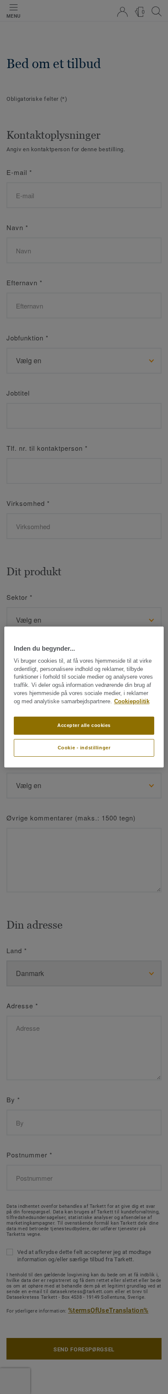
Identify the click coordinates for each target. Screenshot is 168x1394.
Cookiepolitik (131, 702)
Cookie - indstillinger (84, 747)
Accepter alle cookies (84, 725)
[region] (84, 697)
